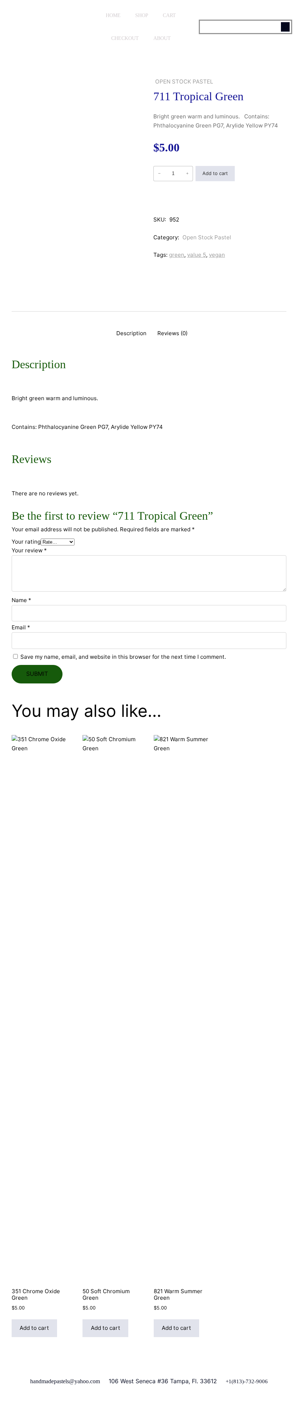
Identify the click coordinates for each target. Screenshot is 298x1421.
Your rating (26, 541)
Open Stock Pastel (184, 81)
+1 (228, 1381)
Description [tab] (131, 333)
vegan (217, 254)
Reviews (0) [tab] (172, 333)
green (176, 254)
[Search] (285, 27)
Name (21, 600)
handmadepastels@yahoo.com (65, 1381)
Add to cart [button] (34, 1327)
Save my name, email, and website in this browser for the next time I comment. (123, 656)
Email (21, 627)
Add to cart (215, 173)
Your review (29, 550)
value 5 (196, 254)
